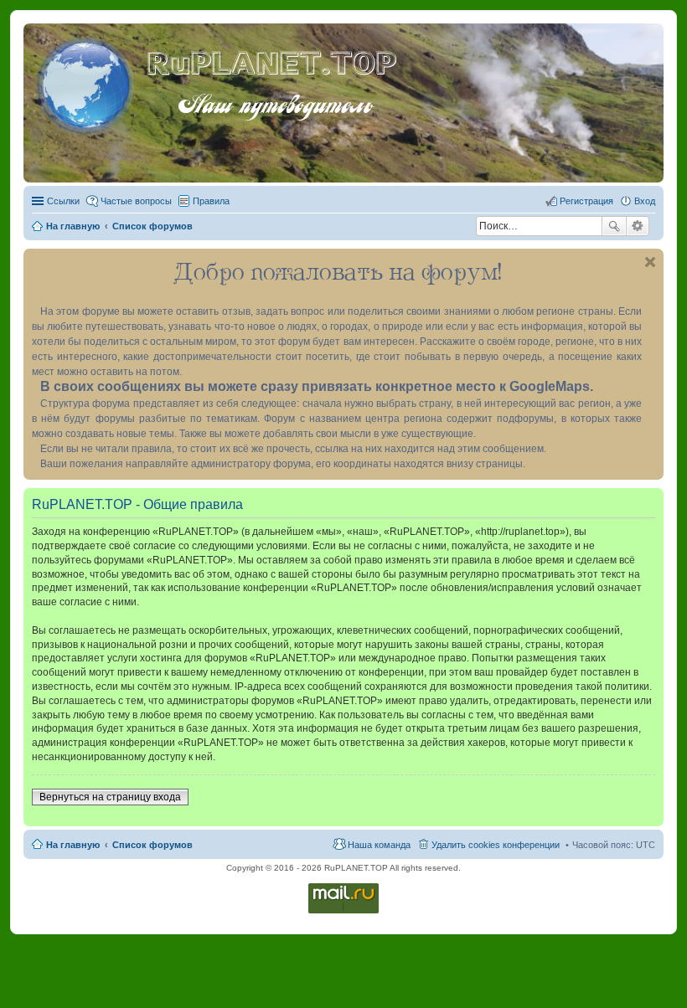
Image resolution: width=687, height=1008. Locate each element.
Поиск (614, 226)
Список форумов (152, 845)
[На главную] (87, 83)
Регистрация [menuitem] (586, 201)
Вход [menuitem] (644, 201)
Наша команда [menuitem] (379, 845)
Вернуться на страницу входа (110, 797)
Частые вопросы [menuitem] (136, 201)
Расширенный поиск (638, 226)
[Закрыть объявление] (650, 262)
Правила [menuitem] (211, 201)
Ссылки (63, 201)
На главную (73, 845)
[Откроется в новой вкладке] (343, 912)
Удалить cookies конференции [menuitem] (495, 845)
